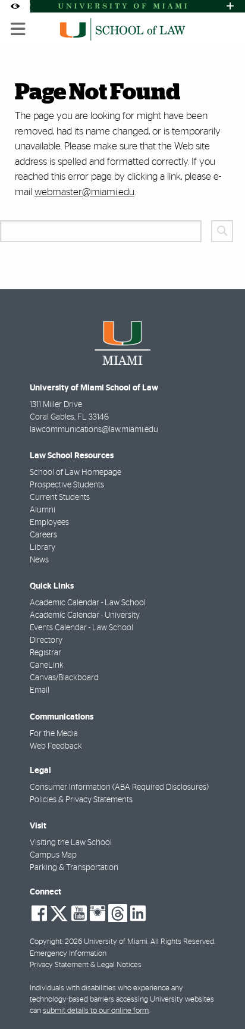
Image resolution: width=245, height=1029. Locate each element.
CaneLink (47, 665)
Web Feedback (56, 746)
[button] (219, 995)
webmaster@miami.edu (84, 192)
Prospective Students (67, 485)
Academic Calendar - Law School (88, 603)
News (39, 560)
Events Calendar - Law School (81, 628)
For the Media (54, 734)
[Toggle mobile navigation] (18, 29)
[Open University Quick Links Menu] (230, 6)
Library (42, 547)
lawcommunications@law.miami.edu (94, 430)
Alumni (42, 510)
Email (39, 690)
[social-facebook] (39, 913)
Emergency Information (68, 954)
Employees (49, 522)
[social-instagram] (97, 913)
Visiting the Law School (71, 843)
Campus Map (53, 855)
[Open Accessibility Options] (15, 6)
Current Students (60, 497)
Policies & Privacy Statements (81, 800)
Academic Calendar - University (85, 615)
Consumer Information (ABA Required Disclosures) (119, 787)
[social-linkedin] (138, 913)
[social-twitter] (58, 912)
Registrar (45, 653)
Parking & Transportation (74, 868)
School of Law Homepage (75, 472)
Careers (43, 535)
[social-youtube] (79, 913)
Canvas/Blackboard (64, 678)
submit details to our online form (96, 1011)
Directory (46, 640)
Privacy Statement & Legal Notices (86, 965)
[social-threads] (117, 912)
